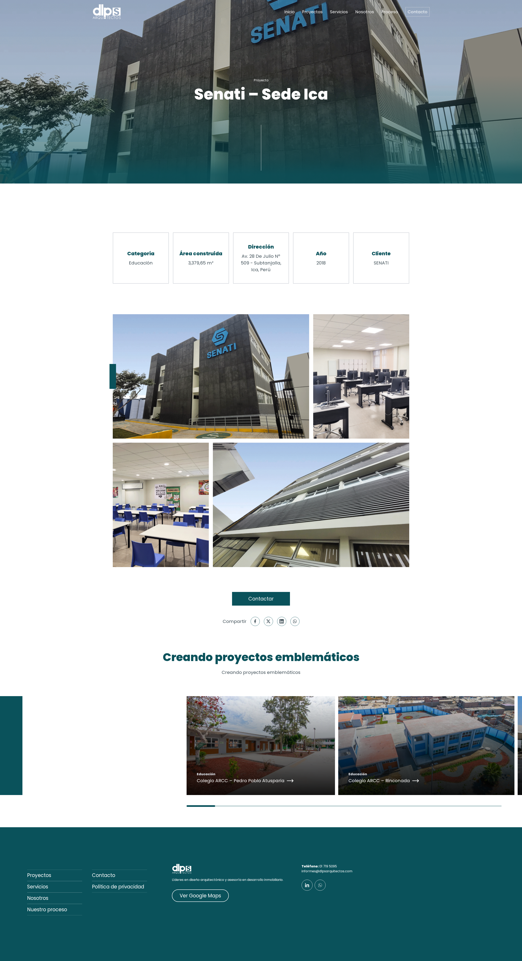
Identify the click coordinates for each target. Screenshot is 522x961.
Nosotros (364, 12)
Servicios (339, 12)
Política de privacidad (118, 886)
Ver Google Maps (200, 895)
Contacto (417, 12)
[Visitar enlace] (307, 885)
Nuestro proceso (47, 909)
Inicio (289, 12)
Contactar (261, 598)
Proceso (389, 12)
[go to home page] (106, 12)
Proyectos (312, 12)
